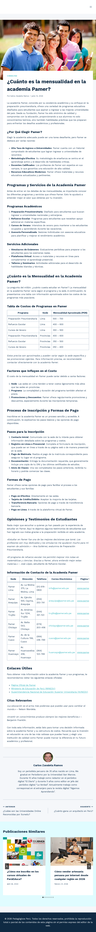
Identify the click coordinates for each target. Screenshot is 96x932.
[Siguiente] (89, 866)
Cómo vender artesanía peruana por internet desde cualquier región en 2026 (71, 875)
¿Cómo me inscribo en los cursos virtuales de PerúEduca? (23, 875)
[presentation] (24, 851)
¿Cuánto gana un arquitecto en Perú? (73, 809)
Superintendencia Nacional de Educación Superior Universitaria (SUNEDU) (49, 692)
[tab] (43, 897)
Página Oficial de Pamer (23, 685)
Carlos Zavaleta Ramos (19, 96)
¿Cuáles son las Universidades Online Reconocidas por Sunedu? (22, 811)
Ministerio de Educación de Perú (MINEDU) (33, 688)
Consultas (12, 76)
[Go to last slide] (7, 866)
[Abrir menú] (90, 7)
